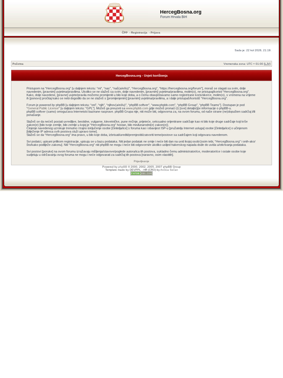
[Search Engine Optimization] (141, 174)
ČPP (125, 32)
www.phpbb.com (137, 108)
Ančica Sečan (169, 169)
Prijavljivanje (141, 161)
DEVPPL (135, 169)
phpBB (122, 166)
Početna (17, 63)
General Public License (43, 108)
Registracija (139, 32)
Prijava (155, 32)
